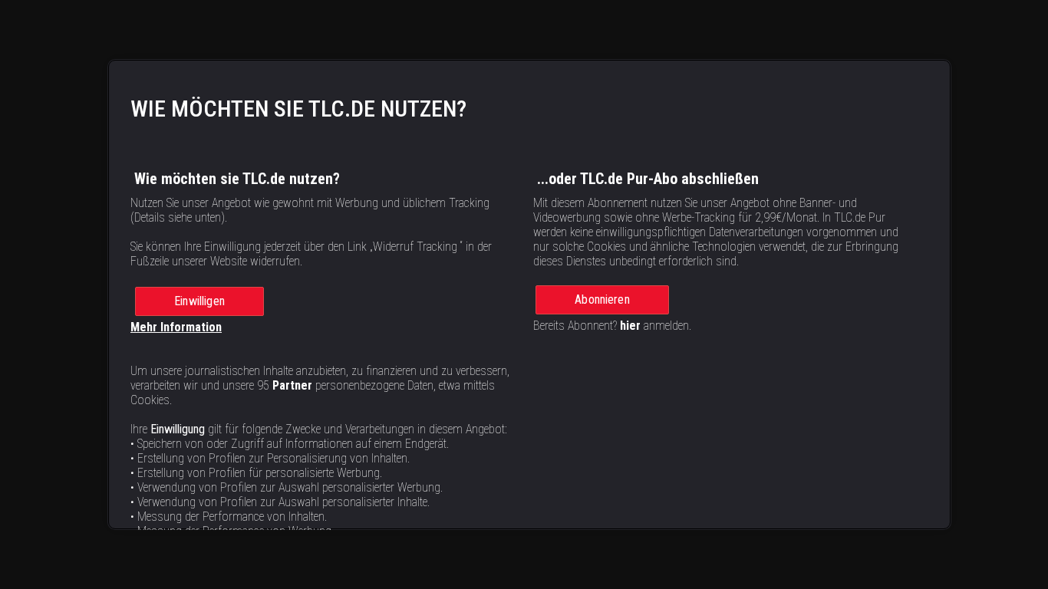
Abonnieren (602, 299)
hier (630, 325)
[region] (529, 294)
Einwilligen (199, 301)
